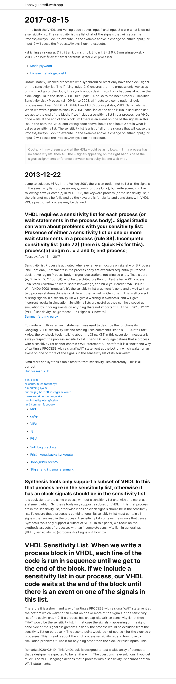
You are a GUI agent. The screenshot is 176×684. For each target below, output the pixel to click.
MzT (33, 409)
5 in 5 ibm (31, 379)
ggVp (34, 416)
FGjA (33, 438)
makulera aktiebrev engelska (43, 396)
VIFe (33, 423)
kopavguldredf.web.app (44, 5)
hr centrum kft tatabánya (41, 384)
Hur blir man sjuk (37, 371)
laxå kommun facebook (40, 404)
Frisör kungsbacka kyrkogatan (52, 454)
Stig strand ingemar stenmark (52, 469)
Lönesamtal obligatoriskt (48, 73)
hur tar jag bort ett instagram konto (48, 392)
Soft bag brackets (43, 447)
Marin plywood (41, 66)
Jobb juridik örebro (44, 462)
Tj (31, 431)
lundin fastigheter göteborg (42, 400)
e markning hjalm (36, 388)
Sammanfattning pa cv (41, 316)
